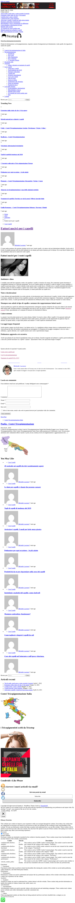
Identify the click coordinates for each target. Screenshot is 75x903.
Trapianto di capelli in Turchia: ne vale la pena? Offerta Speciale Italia (22, 198)
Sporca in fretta (12, 80)
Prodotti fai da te (13, 85)
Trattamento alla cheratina (15, 81)
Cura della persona (9, 86)
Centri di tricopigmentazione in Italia (14, 50)
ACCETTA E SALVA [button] (7, 896)
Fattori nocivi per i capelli (17, 228)
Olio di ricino (12, 78)
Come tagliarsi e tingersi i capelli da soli (19, 635)
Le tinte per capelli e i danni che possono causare (22, 487)
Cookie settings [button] (5, 810)
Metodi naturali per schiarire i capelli (11, 30)
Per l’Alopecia (12, 58)
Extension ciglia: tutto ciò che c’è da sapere (13, 15)
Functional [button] (4, 864)
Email (3, 403)
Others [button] (3, 891)
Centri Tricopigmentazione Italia (13, 420)
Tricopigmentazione (10, 52)
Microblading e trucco (14, 90)
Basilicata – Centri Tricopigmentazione (13, 137)
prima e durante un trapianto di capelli (19, 65)
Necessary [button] (4, 832)
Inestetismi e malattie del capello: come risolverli (22, 593)
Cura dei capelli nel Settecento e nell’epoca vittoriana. (24, 656)
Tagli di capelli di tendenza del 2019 (12, 154)
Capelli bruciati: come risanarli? (10, 18)
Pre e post (11, 55)
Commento (4, 397)
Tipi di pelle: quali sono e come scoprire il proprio (15, 13)
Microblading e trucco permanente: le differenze (14, 23)
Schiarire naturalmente (14, 75)
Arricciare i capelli (13, 68)
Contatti (6, 96)
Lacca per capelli (13, 76)
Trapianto (7, 63)
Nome (3, 400)
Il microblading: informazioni (16, 88)
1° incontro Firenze (13, 60)
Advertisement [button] (5, 885)
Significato (11, 53)
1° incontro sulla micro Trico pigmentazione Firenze (17, 163)
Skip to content (5, 1)
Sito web (3, 407)
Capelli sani (11, 73)
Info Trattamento (13, 57)
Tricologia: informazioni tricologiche (12, 146)
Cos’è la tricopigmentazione (9, 355)
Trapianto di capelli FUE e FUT (10, 358)
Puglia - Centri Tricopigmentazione (17, 424)
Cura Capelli (8, 67)
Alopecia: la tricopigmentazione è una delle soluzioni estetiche (20, 190)
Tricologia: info (8, 62)
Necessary (6, 834)
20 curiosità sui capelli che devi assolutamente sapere (24, 466)
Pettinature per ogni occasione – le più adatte (14, 172)
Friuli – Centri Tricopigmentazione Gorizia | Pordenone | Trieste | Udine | (23, 128)
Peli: (9, 95)
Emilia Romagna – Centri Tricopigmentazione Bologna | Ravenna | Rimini (24, 207)
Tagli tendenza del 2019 (15, 70)
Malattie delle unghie (7, 26)
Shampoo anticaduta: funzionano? (10, 22)
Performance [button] (4, 871)
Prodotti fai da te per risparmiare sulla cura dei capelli (24, 572)
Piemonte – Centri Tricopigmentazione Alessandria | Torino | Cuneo (22, 181)
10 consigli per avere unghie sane (10, 28)
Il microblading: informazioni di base (11, 25)
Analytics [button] (3, 878)
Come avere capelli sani (7, 352)
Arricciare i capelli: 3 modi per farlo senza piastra (15, 20)
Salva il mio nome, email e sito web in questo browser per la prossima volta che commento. (29, 410)
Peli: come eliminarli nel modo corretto (12, 31)
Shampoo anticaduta (14, 72)
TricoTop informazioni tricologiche (11, 41)
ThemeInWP (44, 806)
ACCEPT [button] (14, 810)
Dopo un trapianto (13, 83)
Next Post (3, 417)
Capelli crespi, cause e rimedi (9, 17)
